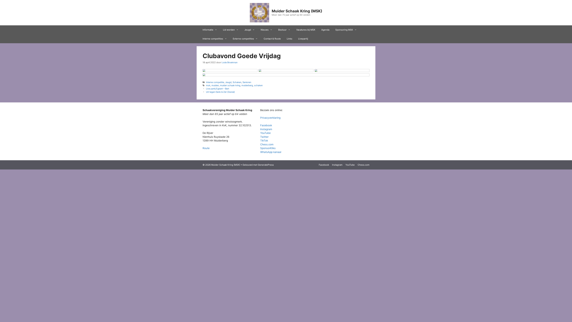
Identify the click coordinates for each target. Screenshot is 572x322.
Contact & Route (272, 38)
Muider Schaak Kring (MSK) (297, 11)
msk (208, 85)
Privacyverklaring (270, 117)
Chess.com (266, 144)
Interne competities (213, 38)
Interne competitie (215, 82)
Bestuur (282, 29)
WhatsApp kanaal (270, 152)
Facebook (266, 125)
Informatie (208, 29)
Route (206, 148)
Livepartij (303, 38)
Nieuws (265, 29)
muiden (215, 85)
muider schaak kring (230, 85)
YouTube (265, 132)
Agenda (325, 29)
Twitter (264, 136)
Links (289, 38)
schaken (258, 85)
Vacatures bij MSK (305, 29)
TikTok (264, 140)
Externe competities (243, 38)
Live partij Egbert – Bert (217, 88)
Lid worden (229, 29)
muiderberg (247, 85)
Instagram (266, 129)
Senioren (247, 82)
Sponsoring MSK (344, 29)
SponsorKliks (268, 148)
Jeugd (247, 29)
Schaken (237, 82)
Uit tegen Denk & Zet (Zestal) (220, 92)
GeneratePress (266, 164)
